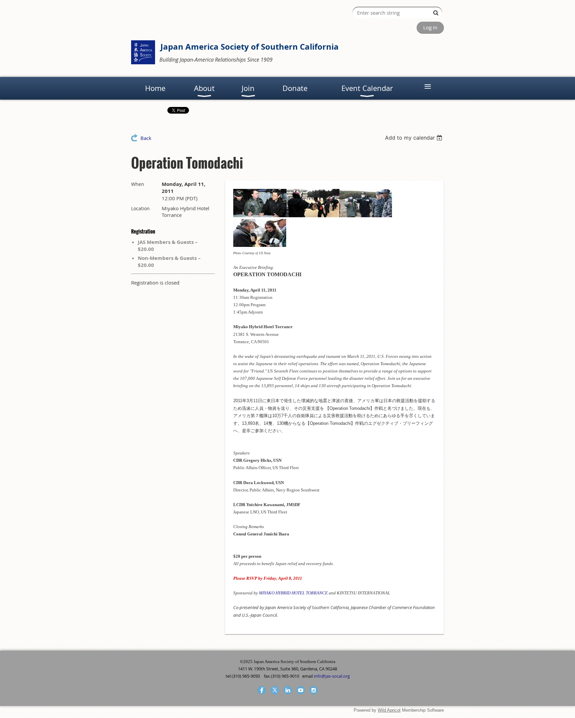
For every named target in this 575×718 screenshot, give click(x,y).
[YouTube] (300, 690)
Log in (430, 27)
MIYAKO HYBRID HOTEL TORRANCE (293, 592)
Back (145, 138)
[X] (275, 690)
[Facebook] (262, 690)
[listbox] (414, 138)
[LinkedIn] (288, 690)
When (137, 184)
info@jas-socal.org (332, 676)
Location (140, 208)
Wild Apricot (389, 710)
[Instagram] (313, 690)
